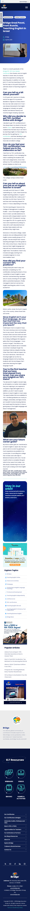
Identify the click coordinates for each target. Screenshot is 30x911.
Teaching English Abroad (14, 605)
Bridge (7, 37)
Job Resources (11, 599)
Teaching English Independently (16, 595)
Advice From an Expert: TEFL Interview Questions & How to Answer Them (13, 654)
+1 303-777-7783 (17, 886)
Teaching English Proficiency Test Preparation (16, 609)
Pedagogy (10, 584)
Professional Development (14, 592)
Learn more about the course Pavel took (15, 473)
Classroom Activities (13, 581)
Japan (9, 127)
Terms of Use (11, 907)
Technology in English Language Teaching (16, 588)
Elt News (9, 574)
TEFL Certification (12, 602)
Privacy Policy (19, 907)
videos (21, 781)
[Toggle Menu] (26, 7)
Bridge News (10, 617)
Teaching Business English (14, 613)
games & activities (21, 797)
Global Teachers (20, 17)
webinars (9, 781)
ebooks (9, 796)
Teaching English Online (13, 577)
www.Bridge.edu (15, 888)
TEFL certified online (12, 119)
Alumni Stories (8, 17)
